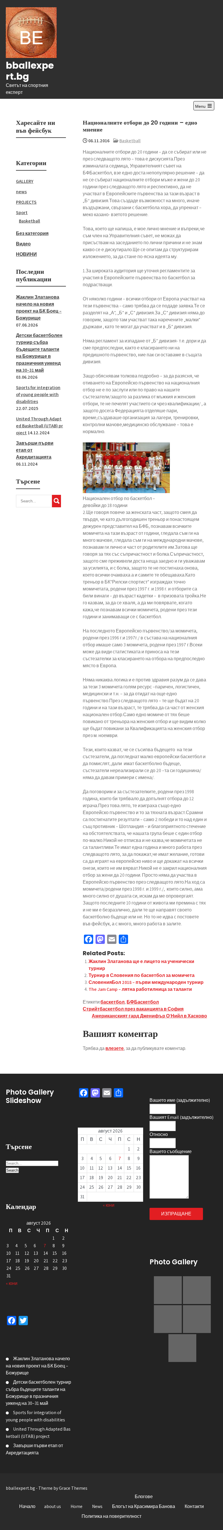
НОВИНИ (26, 254)
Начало (27, 1506)
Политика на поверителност (111, 1516)
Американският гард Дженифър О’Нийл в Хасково (149, 1016)
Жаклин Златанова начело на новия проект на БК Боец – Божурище (38, 1366)
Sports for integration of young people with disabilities (38, 394)
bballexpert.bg (30, 71)
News (97, 1506)
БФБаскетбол (143, 1002)
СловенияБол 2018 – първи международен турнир (146, 982)
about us (52, 1506)
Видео (23, 244)
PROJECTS (26, 202)
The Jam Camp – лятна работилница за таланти (140, 989)
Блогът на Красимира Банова (143, 1506)
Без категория (32, 233)
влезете (114, 1048)
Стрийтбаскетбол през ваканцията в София (133, 1009)
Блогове (144, 1496)
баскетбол (112, 1002)
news (21, 192)
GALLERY (24, 181)
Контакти (194, 1506)
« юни (11, 1283)
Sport (22, 212)
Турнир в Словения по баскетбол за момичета (142, 975)
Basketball (130, 141)
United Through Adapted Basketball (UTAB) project (39, 426)
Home (76, 1506)
